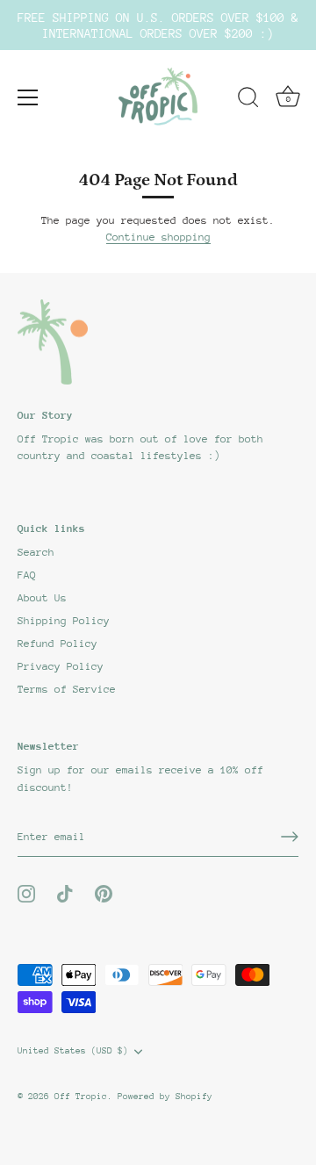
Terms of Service (67, 689)
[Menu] (28, 97)
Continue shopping (158, 237)
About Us (42, 598)
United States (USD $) (73, 1051)
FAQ (27, 575)
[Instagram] (26, 893)
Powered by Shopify (165, 1096)
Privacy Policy (61, 666)
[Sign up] (289, 836)
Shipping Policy (64, 621)
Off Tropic (80, 1096)
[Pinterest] (103, 893)
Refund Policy (57, 643)
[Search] (248, 100)
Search (36, 552)
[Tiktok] (65, 893)
